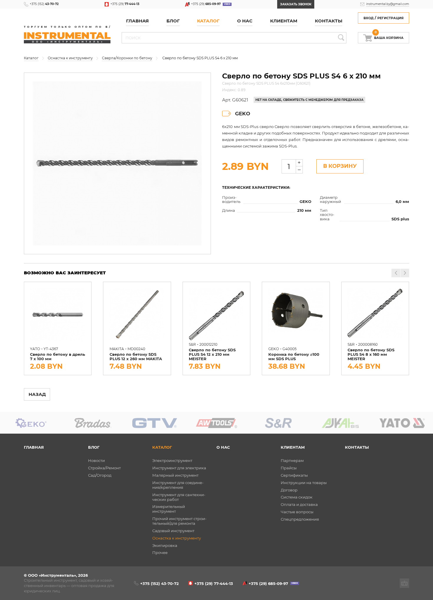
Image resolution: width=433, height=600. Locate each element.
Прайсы (289, 467)
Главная (137, 21)
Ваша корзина (389, 36)
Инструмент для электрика (179, 467)
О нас (244, 21)
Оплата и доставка (299, 504)
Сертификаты (294, 475)
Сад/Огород (99, 475)
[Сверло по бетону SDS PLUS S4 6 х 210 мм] (117, 163)
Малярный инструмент (175, 475)
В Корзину (340, 166)
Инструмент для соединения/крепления (178, 485)
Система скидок (297, 497)
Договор (289, 490)
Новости (96, 460)
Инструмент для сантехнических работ (178, 497)
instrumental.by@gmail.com (387, 4)
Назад (37, 394)
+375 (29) (124, 4)
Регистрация (390, 18)
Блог (94, 447)
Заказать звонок (295, 4)
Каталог (208, 21)
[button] (405, 273)
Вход (368, 18)
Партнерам (292, 460)
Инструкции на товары (304, 482)
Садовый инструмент (173, 530)
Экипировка (164, 545)
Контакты (328, 21)
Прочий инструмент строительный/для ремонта (179, 521)
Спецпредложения (300, 519)
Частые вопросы (297, 511)
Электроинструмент (172, 460)
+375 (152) (44, 4)
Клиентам (293, 447)
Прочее (160, 552)
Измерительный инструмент (168, 509)
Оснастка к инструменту (176, 538)
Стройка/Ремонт (104, 467)
